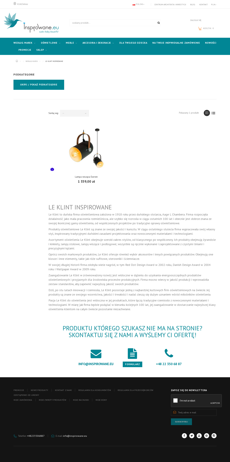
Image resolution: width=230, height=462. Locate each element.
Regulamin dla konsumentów (94, 390)
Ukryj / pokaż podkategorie (38, 84)
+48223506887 (36, 435)
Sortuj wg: (53, 113)
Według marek (22, 42)
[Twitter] (191, 435)
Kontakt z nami (63, 390)
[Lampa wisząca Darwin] (86, 148)
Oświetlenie (49, 42)
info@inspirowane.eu (75, 435)
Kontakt (203, 4)
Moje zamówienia (23, 400)
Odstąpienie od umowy (26, 395)
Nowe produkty (39, 390)
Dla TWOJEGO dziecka (133, 42)
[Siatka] (207, 113)
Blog (192, 4)
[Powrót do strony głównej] (17, 61)
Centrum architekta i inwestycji (170, 4)
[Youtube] (199, 435)
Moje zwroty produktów (52, 400)
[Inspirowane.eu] (30, 23)
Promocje (25, 49)
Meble (70, 42)
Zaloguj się (195, 20)
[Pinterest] (206, 435)
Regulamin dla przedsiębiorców (135, 390)
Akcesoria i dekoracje (97, 42)
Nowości (210, 42)
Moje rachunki (81, 400)
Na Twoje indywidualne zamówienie (176, 42)
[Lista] (213, 113)
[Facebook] (184, 435)
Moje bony (101, 400)
